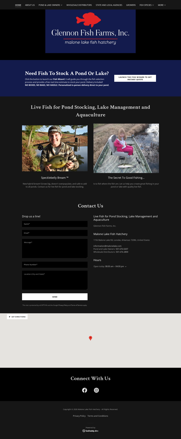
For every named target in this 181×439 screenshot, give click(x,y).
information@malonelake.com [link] (107, 246)
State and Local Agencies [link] (109, 5)
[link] (84, 390)
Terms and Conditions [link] (98, 416)
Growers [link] (131, 5)
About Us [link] (30, 5)
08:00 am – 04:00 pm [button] (114, 266)
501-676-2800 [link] (122, 252)
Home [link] (18, 5)
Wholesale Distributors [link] (79, 5)
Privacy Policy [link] (63, 305)
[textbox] (55, 224)
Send (54, 297)
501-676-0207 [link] (122, 249)
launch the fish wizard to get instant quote (135, 78)
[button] (51, 5)
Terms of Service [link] (77, 305)
